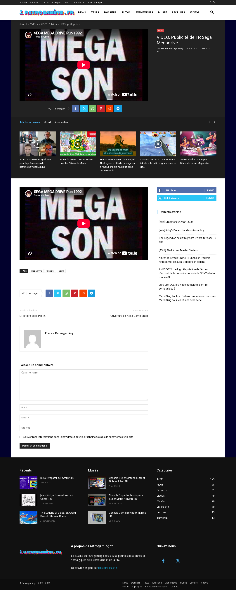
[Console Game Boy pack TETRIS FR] (97, 517)
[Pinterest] (101, 108)
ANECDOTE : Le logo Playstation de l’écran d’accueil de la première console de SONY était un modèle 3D (187, 273)
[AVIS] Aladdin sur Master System (178, 250)
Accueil (23, 24)
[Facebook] (210, 2)
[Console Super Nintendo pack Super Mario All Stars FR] (97, 500)
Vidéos (34, 24)
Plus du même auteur (56, 122)
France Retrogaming (172, 48)
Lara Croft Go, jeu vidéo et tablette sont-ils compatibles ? (183, 286)
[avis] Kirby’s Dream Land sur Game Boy (181, 230)
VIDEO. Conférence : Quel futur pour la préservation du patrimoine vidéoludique (35, 163)
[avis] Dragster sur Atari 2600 (176, 221)
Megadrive (36, 270)
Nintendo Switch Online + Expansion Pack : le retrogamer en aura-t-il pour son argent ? (184, 259)
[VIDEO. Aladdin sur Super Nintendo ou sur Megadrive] (198, 143)
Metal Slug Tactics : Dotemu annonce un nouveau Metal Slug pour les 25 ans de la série (187, 298)
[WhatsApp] (92, 108)
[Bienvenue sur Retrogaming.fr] (41, 12)
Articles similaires (30, 122)
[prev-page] (209, 122)
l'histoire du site (107, 567)
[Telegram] (118, 108)
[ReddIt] (109, 108)
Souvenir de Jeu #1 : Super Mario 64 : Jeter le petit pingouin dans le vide (158, 163)
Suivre (210, 198)
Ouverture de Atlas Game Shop (129, 315)
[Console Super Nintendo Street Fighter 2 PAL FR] (97, 482)
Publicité (50, 270)
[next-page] (214, 122)
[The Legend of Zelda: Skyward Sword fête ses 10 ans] (28, 517)
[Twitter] (214, 2)
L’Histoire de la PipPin (33, 315)
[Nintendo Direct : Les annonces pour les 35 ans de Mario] (78, 143)
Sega (61, 270)
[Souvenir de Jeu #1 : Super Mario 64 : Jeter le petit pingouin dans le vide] (158, 143)
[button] (212, 12)
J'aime (210, 190)
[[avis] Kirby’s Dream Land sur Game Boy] (28, 500)
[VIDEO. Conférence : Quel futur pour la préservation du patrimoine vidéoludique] (38, 143)
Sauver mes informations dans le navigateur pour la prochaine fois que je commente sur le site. (78, 436)
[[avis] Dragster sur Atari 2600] (28, 482)
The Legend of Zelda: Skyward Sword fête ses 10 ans (187, 239)
